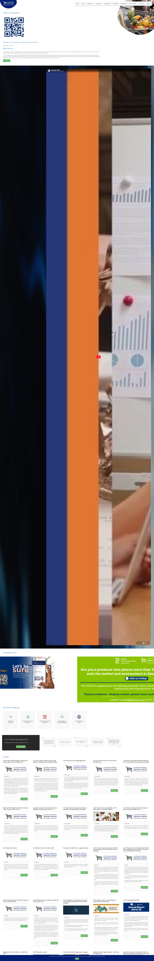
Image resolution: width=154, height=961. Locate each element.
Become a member (21, 746)
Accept (77, 958)
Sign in (148, 3)
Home (77, 3)
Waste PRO (115, 3)
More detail (24, 798)
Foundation (123, 3)
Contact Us (141, 3)
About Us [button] (90, 3)
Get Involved (107, 3)
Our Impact (98, 3)
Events (83, 3)
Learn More (7, 60)
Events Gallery (132, 3)
